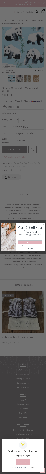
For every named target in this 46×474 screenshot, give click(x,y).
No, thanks (30, 248)
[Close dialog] (43, 224)
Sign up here (30, 242)
